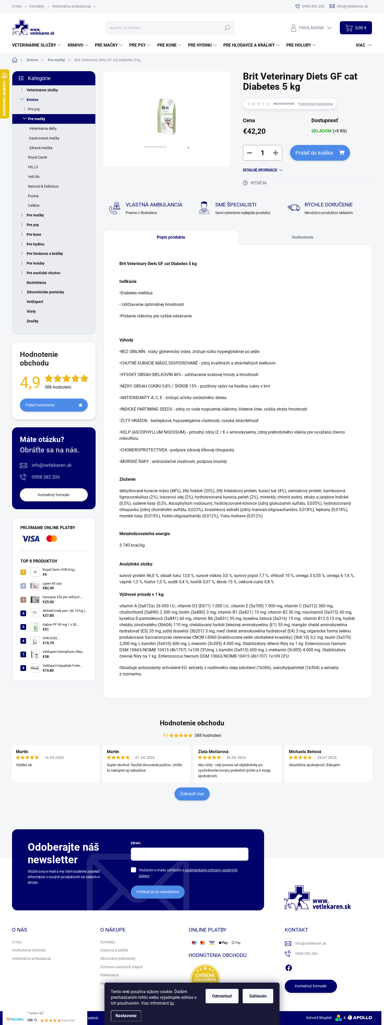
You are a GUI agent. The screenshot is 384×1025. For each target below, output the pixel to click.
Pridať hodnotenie (39, 405)
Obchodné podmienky (118, 958)
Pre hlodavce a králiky (45, 253)
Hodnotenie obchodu (192, 723)
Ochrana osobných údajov (121, 967)
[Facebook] (289, 967)
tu (172, 1003)
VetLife (33, 177)
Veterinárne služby (42, 90)
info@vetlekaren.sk (52, 465)
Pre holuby (35, 263)
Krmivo (32, 100)
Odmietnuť (222, 996)
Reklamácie (109, 975)
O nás (16, 6)
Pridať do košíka (314, 153)
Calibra (33, 205)
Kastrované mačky (44, 138)
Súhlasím (258, 996)
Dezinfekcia (36, 283)
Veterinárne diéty (43, 128)
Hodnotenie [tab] (302, 237)
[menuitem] (37, 45)
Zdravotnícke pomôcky (45, 292)
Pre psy (34, 109)
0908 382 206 (46, 477)
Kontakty (36, 6)
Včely (31, 311)
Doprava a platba (114, 950)
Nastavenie (126, 1015)
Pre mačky (36, 119)
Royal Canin (37, 157)
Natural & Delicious (43, 186)
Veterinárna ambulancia (71, 6)
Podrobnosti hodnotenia (315, 104)
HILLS (33, 167)
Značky (32, 321)
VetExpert (35, 302)
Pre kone (34, 234)
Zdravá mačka (41, 148)
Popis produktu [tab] (171, 237)
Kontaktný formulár (54, 495)
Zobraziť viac (192, 793)
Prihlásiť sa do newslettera (157, 892)
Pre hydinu (35, 244)
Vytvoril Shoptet (319, 1018)
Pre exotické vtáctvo (43, 273)
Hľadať (227, 28)
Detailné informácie (260, 170)
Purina (33, 196)
